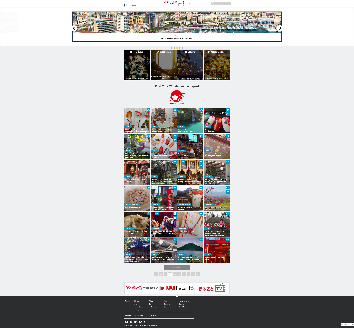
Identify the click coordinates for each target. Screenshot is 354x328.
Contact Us (152, 316)
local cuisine (153, 307)
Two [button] (174, 48)
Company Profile (139, 316)
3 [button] (177, 48)
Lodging (136, 310)
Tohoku (151, 301)
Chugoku (167, 304)
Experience (167, 307)
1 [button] (171, 48)
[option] (177, 27)
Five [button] (182, 48)
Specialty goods (184, 307)
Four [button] (180, 48)
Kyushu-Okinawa (139, 307)
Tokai (135, 304)
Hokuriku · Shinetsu (185, 301)
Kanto (166, 301)
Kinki (150, 304)
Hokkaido (137, 301)
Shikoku (181, 304)
